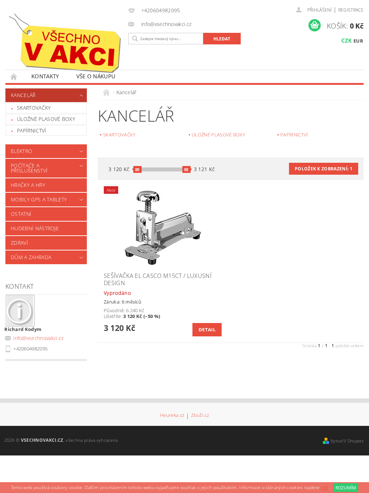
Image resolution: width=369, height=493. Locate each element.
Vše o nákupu (96, 76)
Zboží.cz (200, 415)
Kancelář (23, 95)
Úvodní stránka (14, 76)
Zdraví (19, 242)
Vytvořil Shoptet (347, 441)
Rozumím (345, 488)
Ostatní (21, 213)
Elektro (21, 151)
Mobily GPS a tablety (39, 199)
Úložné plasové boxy (46, 118)
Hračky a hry (28, 185)
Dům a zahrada (31, 257)
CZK (346, 40)
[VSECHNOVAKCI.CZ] (65, 43)
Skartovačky (34, 107)
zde (325, 488)
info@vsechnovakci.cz (38, 338)
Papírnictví (31, 130)
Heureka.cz (172, 415)
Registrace (351, 10)
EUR (358, 41)
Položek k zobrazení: (323, 169)
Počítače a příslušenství (29, 168)
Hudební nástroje (35, 228)
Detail (207, 329)
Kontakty (45, 76)
